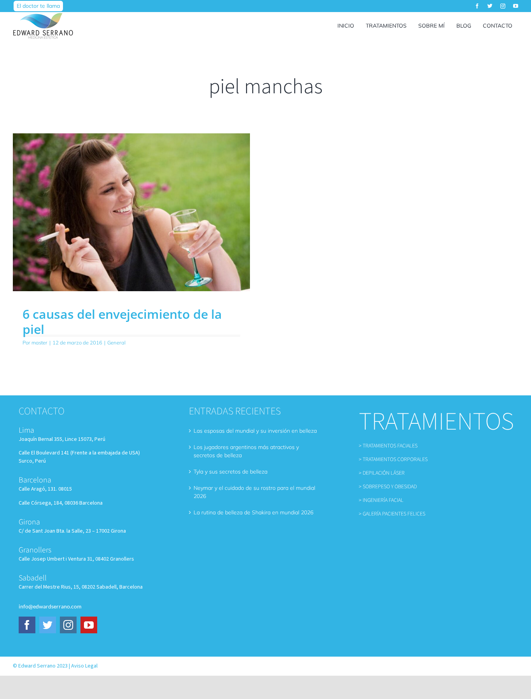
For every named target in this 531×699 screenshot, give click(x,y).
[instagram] (502, 6)
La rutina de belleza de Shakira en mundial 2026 (253, 512)
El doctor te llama (38, 5)
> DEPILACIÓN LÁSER (382, 473)
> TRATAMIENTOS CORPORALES (393, 459)
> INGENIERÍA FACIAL (381, 500)
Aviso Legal (84, 666)
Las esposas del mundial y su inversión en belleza (255, 430)
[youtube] (515, 6)
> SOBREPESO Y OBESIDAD (388, 487)
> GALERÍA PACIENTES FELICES (392, 514)
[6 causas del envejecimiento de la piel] (131, 212)
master (39, 342)
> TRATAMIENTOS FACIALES (388, 446)
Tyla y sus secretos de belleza (230, 471)
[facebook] (477, 6)
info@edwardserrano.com (50, 606)
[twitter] (490, 6)
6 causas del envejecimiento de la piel (122, 321)
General (116, 342)
